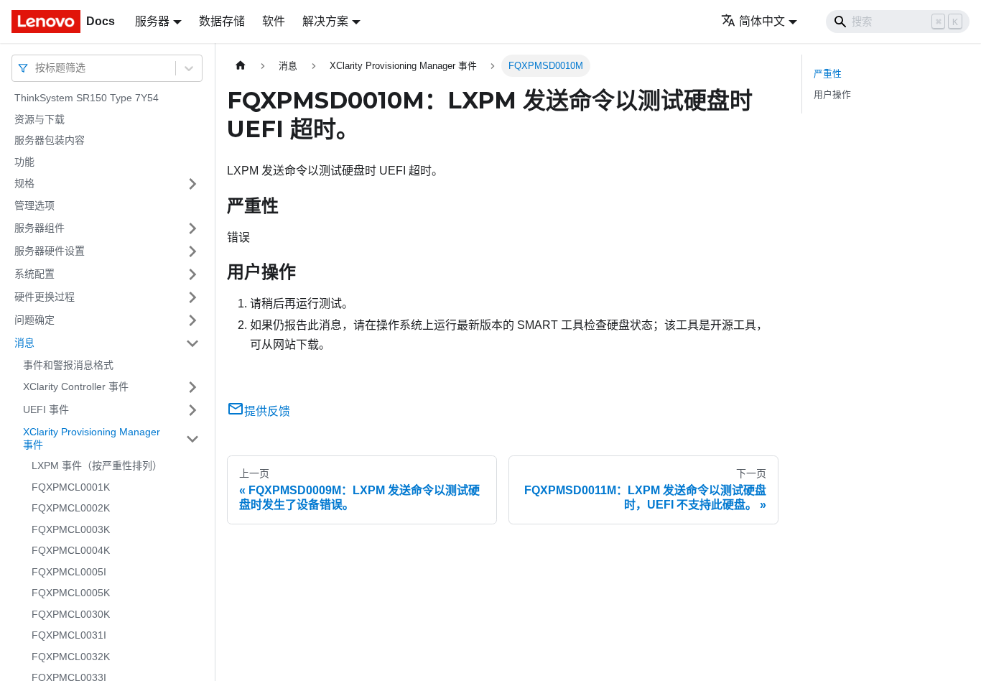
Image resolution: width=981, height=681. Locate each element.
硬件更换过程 (44, 296)
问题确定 (34, 319)
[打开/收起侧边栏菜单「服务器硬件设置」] (192, 251)
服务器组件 (39, 227)
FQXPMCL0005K (71, 592)
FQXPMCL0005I (69, 572)
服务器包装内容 (49, 140)
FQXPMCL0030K (71, 614)
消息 (24, 342)
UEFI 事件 (46, 409)
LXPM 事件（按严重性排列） (97, 465)
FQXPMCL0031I (69, 635)
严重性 (828, 73)
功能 (24, 161)
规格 (24, 183)
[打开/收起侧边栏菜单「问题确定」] (192, 320)
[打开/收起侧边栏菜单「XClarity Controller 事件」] (192, 387)
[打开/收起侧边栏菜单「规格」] (192, 183)
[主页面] (240, 66)
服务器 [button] (152, 21)
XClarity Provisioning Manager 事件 (91, 438)
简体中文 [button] (762, 21)
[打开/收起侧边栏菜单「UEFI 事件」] (192, 410)
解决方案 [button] (325, 21)
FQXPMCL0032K (71, 656)
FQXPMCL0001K (71, 487)
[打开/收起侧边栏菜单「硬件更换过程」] (192, 297)
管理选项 (34, 205)
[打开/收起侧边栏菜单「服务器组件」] (192, 228)
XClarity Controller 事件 (76, 386)
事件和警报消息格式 (68, 365)
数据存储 (222, 21)
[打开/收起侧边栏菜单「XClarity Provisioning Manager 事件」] (192, 438)
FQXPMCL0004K (71, 550)
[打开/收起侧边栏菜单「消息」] (192, 343)
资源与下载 (39, 119)
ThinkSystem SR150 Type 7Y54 (86, 97)
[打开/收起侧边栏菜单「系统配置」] (192, 274)
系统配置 (34, 273)
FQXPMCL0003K (71, 529)
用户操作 (832, 94)
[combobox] (36, 68)
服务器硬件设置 (49, 250)
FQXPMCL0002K (71, 508)
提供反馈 (267, 411)
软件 (273, 21)
